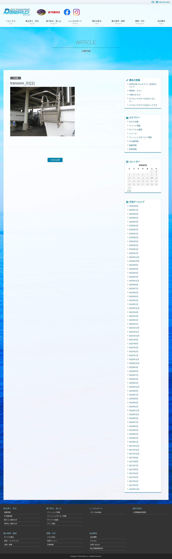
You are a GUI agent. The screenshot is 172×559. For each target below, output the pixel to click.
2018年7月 (133, 422)
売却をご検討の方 (10, 524)
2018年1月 (133, 442)
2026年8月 (133, 206)
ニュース (133, 133)
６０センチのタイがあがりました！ (142, 99)
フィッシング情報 (53, 512)
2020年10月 (134, 363)
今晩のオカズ (134, 95)
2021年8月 (133, 344)
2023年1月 (133, 304)
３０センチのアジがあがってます (143, 105)
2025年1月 (133, 253)
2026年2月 (133, 229)
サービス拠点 (9, 537)
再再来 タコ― (135, 91)
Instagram (76, 12)
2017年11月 (134, 450)
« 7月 (129, 191)
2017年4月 (133, 473)
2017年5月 (133, 469)
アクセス (93, 541)
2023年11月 (134, 281)
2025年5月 (133, 241)
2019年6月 (133, 399)
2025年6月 (133, 237)
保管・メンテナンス (11, 541)
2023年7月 (133, 288)
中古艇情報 (134, 141)
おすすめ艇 (134, 121)
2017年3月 (133, 477)
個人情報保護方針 (96, 548)
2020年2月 (133, 383)
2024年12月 (134, 257)
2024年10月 (134, 261)
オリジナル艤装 (135, 129)
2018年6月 (133, 426)
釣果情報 (133, 149)
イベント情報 (134, 126)
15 (152, 178)
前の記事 (56, 160)
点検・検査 (8, 545)
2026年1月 (133, 234)
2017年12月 (134, 446)
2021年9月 (133, 340)
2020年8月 (133, 371)
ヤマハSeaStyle (96, 512)
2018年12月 (134, 410)
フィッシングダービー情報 (140, 137)
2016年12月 (134, 489)
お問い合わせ (153, 2)
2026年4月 (133, 222)
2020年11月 (134, 359)
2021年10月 (134, 336)
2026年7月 (133, 210)
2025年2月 (133, 249)
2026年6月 (133, 214)
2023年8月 (133, 285)
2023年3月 (133, 300)
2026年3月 (133, 226)
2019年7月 (133, 395)
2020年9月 (133, 367)
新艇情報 (133, 145)
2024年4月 (133, 273)
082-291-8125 (164, 2)
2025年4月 (133, 245)
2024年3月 (133, 277)
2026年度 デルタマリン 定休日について (143, 85)
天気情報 (50, 545)
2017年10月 (134, 454)
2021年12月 (134, 328)
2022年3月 (133, 316)
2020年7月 (133, 375)
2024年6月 (133, 269)
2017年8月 (133, 461)
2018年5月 (133, 430)
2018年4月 (133, 434)
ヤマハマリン (53, 12)
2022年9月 (133, 312)
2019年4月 (133, 402)
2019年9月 (133, 391)
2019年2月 (133, 407)
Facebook (67, 12)
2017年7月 (133, 465)
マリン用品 (51, 524)
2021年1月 (133, 355)
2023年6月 (133, 292)
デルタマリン (16, 12)
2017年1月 (133, 485)
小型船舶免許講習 (139, 512)
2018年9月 (133, 418)
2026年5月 (133, 218)
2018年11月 (134, 414)
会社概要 (93, 537)
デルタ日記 (51, 537)
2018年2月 (133, 438)
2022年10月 (134, 308)
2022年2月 (133, 320)
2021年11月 (134, 332)
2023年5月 (133, 296)
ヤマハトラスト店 (41, 12)
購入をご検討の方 (10, 520)
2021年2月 (133, 351)
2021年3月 (133, 347)
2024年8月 (133, 265)
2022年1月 (133, 324)
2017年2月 (133, 481)
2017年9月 (133, 458)
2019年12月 (134, 387)
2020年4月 (133, 379)
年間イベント (52, 541)
